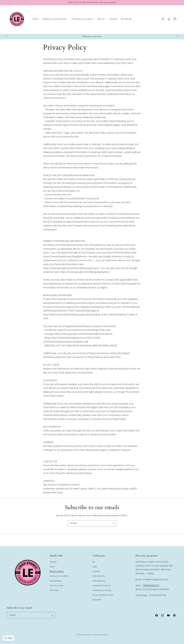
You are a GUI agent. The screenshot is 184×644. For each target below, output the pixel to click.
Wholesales (56, 581)
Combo (96, 571)
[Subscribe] (113, 523)
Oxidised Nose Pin (102, 585)
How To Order (57, 585)
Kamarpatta (99, 576)
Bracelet (97, 599)
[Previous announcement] (8, 36)
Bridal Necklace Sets (103, 595)
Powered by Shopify (100, 635)
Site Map (54, 590)
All (94, 562)
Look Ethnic (87, 635)
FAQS (52, 566)
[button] (55, 19)
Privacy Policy (57, 571)
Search (53, 562)
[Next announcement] (176, 36)
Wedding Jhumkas (102, 590)
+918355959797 (151, 585)
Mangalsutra (99, 581)
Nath (95, 566)
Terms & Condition (59, 576)
